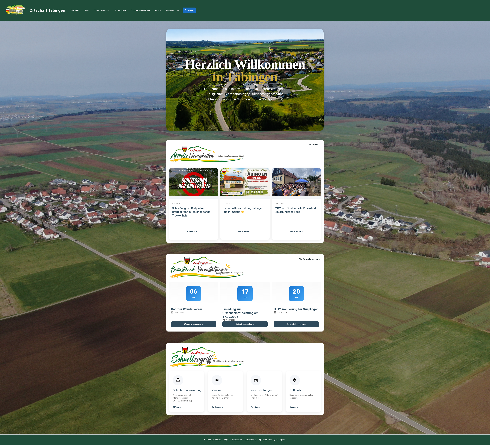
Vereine (158, 10)
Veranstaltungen (101, 10)
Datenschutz (250, 439)
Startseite (75, 10)
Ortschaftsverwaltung (140, 10)
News (87, 10)
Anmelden (189, 10)
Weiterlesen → (193, 231)
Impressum (237, 439)
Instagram (280, 439)
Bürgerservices (172, 10)
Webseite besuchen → (193, 324)
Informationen (120, 10)
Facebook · (266, 439)
